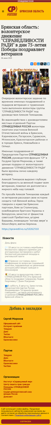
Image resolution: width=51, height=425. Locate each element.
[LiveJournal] (45, 63)
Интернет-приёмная (13, 326)
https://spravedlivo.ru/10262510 (20, 229)
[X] (41, 63)
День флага (9, 243)
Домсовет (8, 397)
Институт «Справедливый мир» (18, 382)
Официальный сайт (12, 323)
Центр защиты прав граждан (17, 384)
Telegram (8, 329)
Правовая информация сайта (28, 415)
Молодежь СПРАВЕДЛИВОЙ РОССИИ (16, 388)
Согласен (25, 422)
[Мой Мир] (38, 63)
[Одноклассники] (35, 63)
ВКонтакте (8, 337)
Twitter (7, 334)
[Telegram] (48, 63)
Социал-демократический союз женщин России (18, 393)
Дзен (6, 332)
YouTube (7, 366)
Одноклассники (10, 340)
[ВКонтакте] (31, 63)
